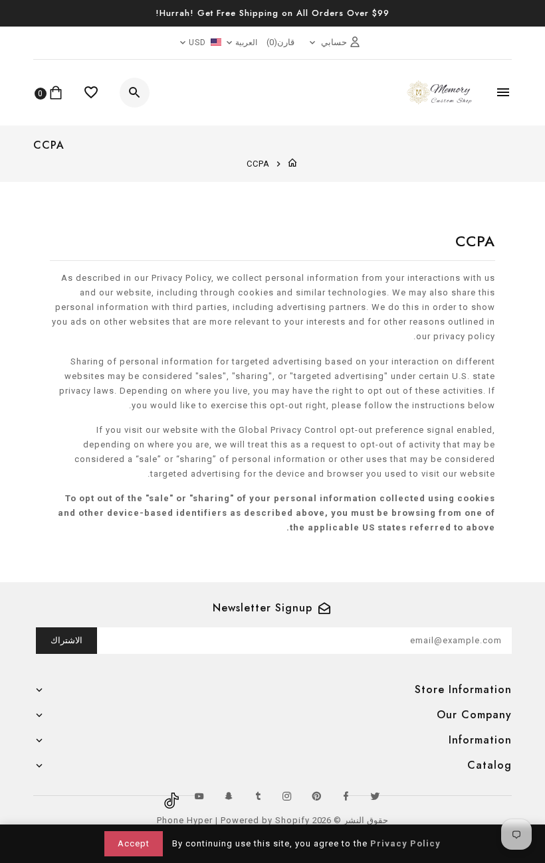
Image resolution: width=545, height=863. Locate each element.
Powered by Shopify (265, 820)
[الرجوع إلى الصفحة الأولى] (292, 164)
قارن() (280, 42)
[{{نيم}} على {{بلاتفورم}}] (375, 796)
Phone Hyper (185, 820)
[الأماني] (91, 93)
